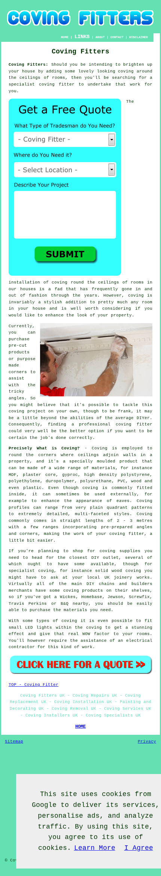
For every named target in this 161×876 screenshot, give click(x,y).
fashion (38, 295)
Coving (99, 448)
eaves (123, 501)
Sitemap (14, 741)
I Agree (138, 848)
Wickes (68, 597)
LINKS (82, 37)
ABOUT (100, 37)
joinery (123, 577)
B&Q (65, 603)
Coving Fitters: (28, 64)
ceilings (29, 77)
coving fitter (57, 84)
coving (126, 71)
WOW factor (96, 634)
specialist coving (31, 571)
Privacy (147, 741)
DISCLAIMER (138, 37)
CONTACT (117, 37)
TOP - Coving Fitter (33, 684)
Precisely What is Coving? (44, 448)
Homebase (91, 597)
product (128, 461)
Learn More (94, 848)
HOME (65, 37)
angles (16, 398)
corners (47, 455)
